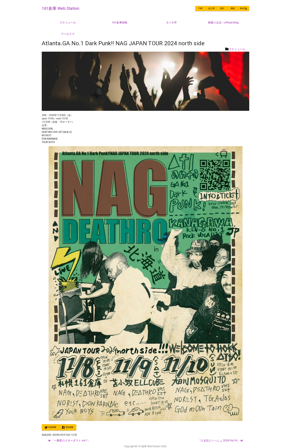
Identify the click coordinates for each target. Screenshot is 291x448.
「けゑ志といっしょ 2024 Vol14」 (219, 440)
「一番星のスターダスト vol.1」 (70, 440)
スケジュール (237, 49)
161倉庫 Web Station (149, 446)
